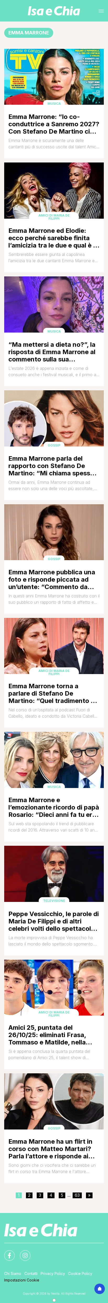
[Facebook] (6, 1252)
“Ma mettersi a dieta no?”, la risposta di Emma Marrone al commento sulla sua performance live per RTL (51, 352)
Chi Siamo (12, 1273)
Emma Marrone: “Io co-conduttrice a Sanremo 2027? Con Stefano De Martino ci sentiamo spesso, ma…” (53, 124)
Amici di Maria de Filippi (54, 216)
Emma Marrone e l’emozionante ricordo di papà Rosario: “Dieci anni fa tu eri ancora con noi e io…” (53, 807)
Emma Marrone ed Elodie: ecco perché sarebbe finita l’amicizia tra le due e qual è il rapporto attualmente (52, 238)
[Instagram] (22, 1252)
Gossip (54, 445)
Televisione (54, 901)
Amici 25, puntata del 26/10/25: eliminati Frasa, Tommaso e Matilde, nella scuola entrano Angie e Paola (52, 1035)
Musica (54, 104)
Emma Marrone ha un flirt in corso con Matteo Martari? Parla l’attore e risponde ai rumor (50, 1149)
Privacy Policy (53, 1273)
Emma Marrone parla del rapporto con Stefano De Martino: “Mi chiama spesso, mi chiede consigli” (52, 466)
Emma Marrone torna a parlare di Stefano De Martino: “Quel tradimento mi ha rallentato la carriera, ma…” (53, 693)
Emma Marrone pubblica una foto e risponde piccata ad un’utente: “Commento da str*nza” (51, 579)
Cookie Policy (80, 1273)
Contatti (30, 1273)
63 (77, 1195)
